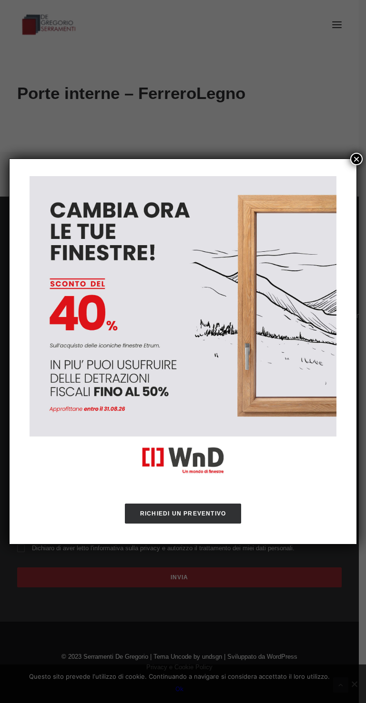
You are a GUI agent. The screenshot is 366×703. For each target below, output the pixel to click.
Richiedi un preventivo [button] (183, 513)
